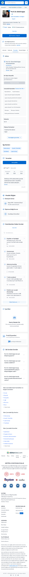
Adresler (4, 50)
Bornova (6, 402)
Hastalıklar (3, 512)
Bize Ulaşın (3, 524)
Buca (5, 404)
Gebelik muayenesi (8, 443)
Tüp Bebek (6, 151)
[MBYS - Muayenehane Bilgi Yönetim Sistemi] (9, 474)
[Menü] (26, 2)
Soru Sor (14, 31)
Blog (8, 456)
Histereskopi (7, 148)
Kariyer (19, 513)
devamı (8, 24)
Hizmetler (3, 514)
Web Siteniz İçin (19, 510)
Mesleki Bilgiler (22, 50)
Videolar (3, 456)
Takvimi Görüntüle (14, 83)
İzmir (26, 7)
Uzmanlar (3, 508)
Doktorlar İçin (19, 508)
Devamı (6, 184)
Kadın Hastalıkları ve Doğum (15, 7)
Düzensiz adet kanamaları (10, 436)
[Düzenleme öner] (12, 14)
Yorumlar (15, 50)
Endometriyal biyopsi (9, 438)
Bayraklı (6, 395)
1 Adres (9, 27)
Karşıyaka (6, 397)
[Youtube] (18, 575)
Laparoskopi (14, 151)
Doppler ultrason (8, 434)
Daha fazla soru (13, 302)
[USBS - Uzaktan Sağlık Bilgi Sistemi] (20, 474)
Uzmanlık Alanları (5, 510)
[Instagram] (15, 575)
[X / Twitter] (13, 575)
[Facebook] (11, 575)
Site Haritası (4, 534)
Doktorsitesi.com (5, 538)
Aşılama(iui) (6, 431)
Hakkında (10, 50)
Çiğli (5, 400)
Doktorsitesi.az (4, 541)
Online (12, 456)
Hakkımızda (3, 522)
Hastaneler (3, 516)
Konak (7, 70)
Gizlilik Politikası (5, 527)
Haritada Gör (9, 65)
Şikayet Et (23, 187)
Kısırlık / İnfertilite (16, 148)
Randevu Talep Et (15, 35)
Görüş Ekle (14, 162)
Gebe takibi (6, 441)
